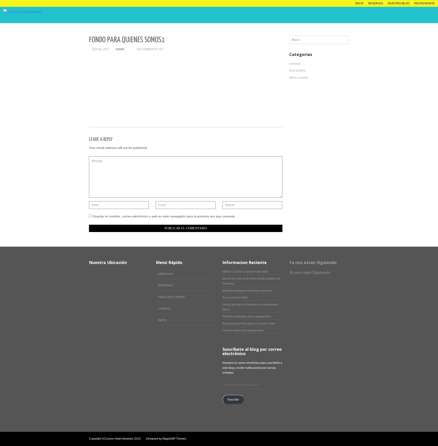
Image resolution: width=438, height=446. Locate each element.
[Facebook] (310, 438)
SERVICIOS (165, 274)
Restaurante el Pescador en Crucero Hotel (248, 323)
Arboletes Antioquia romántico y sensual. (247, 290)
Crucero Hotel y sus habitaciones (242, 330)
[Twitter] (314, 438)
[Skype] (329, 438)
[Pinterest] (334, 438)
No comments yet (150, 49)
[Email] (343, 438)
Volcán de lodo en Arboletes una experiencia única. (250, 307)
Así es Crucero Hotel (235, 297)
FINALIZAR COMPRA (171, 297)
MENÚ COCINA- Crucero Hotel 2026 (245, 271)
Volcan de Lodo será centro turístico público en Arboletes (251, 281)
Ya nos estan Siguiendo (313, 262)
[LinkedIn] (319, 438)
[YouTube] (324, 438)
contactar (295, 63)
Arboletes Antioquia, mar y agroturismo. (246, 316)
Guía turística (297, 70)
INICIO (162, 320)
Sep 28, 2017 (100, 49)
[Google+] (338, 438)
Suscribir (233, 399)
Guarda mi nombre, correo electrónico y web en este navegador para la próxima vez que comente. (164, 216)
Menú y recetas (298, 77)
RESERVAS (165, 285)
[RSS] (348, 438)
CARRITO (164, 308)
